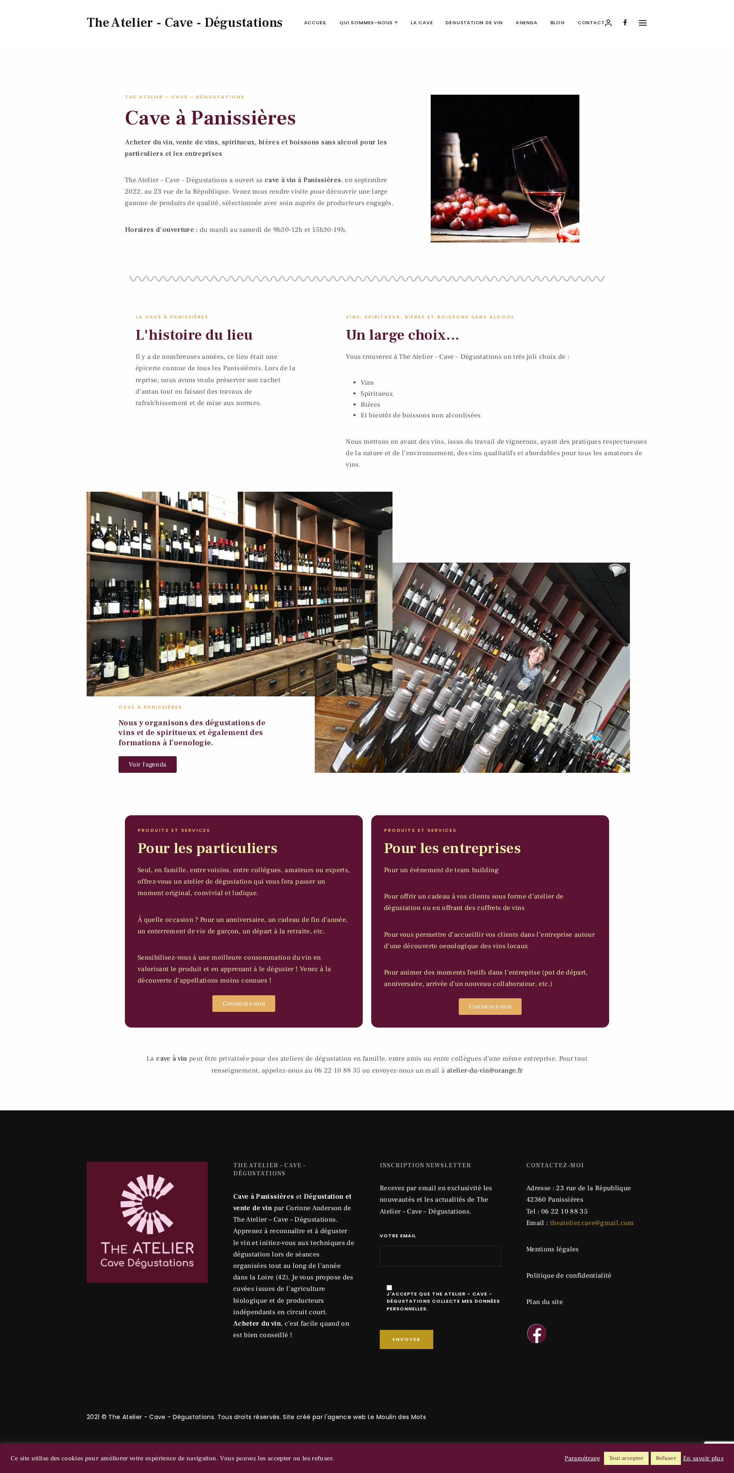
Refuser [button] (666, 1458)
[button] (148, 764)
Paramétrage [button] (582, 1458)
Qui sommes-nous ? (368, 22)
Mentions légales (552, 1249)
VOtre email (398, 1235)
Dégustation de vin (474, 22)
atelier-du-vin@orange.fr (484, 1070)
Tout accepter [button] (626, 1458)
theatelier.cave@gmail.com (592, 1223)
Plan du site (544, 1302)
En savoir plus (703, 1458)
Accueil (315, 22)
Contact (591, 22)
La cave (422, 22)
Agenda (527, 22)
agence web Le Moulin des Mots (376, 1417)
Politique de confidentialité (569, 1275)
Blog (557, 22)
